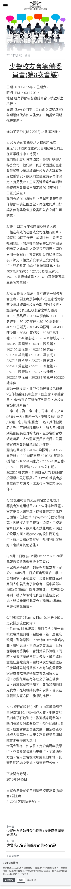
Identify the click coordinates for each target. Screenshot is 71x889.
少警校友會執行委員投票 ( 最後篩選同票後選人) (35, 833)
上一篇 (10, 826)
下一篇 (10, 841)
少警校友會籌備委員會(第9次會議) (31, 845)
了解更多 (24, 874)
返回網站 (14, 856)
